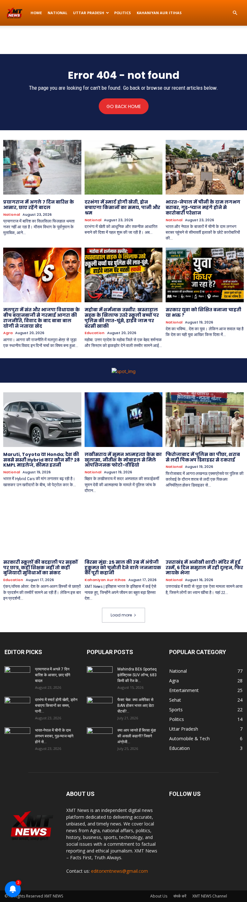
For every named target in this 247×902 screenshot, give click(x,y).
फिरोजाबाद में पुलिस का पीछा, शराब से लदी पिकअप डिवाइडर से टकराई (203, 457)
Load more (121, 615)
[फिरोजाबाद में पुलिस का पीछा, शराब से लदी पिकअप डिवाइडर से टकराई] (205, 419)
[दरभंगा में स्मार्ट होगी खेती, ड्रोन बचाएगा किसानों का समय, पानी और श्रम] (124, 167)
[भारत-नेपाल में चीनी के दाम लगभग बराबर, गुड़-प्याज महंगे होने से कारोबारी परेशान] (205, 167)
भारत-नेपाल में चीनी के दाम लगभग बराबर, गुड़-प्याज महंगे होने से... (54, 736)
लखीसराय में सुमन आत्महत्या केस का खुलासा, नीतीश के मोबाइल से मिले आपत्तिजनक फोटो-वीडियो (123, 460)
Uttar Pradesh (88, 12)
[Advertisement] (123, 40)
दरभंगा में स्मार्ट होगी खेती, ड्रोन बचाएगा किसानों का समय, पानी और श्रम (122, 207)
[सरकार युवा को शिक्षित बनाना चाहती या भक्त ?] (205, 275)
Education (95, 333)
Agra (8, 333)
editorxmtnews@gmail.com (119, 871)
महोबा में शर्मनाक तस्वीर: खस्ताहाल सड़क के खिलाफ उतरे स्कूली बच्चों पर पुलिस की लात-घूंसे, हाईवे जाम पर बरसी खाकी (122, 317)
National (57, 12)
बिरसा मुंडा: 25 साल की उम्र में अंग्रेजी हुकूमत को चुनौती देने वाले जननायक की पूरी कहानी (123, 567)
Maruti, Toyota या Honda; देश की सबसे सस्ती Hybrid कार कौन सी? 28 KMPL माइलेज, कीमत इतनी (41, 460)
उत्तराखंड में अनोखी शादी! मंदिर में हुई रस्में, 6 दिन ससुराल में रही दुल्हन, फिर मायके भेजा (204, 567)
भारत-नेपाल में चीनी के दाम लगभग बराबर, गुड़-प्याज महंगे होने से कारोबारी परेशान (203, 207)
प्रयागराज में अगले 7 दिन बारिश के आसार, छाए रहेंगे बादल (38, 205)
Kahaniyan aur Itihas (159, 12)
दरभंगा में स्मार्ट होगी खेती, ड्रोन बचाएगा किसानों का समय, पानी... (56, 705)
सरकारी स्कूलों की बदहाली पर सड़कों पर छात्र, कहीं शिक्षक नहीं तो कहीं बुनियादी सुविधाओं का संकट (40, 567)
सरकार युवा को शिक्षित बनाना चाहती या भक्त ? (203, 312)
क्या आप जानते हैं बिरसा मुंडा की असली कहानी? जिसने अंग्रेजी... (136, 736)
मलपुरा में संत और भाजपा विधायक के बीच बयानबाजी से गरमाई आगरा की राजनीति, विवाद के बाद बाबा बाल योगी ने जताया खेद (41, 317)
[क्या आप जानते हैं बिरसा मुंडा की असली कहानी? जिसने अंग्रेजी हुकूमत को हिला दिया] (100, 736)
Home (36, 12)
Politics (122, 12)
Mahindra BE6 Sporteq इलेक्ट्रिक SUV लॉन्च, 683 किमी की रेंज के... (137, 675)
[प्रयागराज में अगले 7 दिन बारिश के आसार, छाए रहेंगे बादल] (42, 167)
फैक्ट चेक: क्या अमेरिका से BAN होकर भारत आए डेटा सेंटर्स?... (135, 705)
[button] (234, 13)
